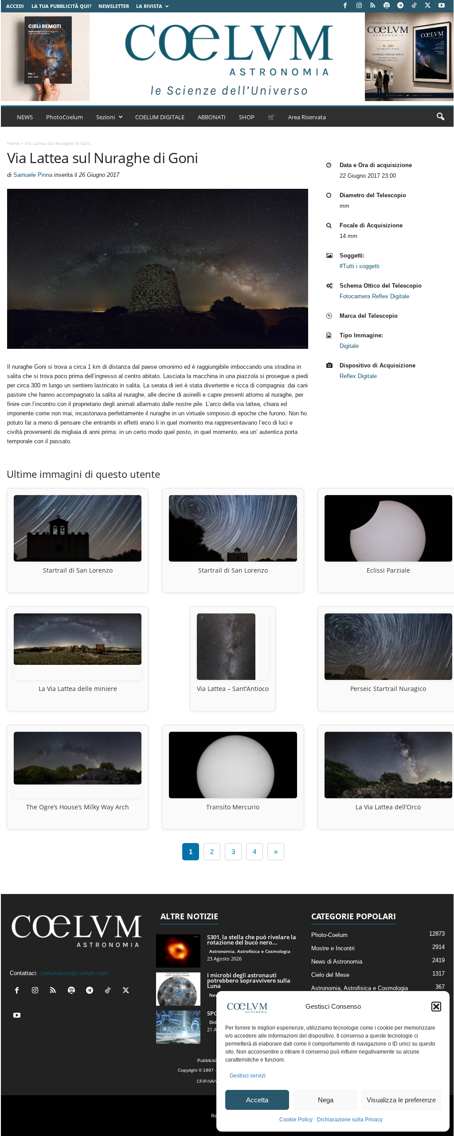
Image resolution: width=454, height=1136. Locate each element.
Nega (325, 1100)
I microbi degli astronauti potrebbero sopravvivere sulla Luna (248, 980)
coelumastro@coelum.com (73, 973)
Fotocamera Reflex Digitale (374, 296)
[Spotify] (386, 6)
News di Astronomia (336, 961)
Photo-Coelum (329, 935)
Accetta (257, 1100)
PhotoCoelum (64, 117)
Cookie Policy (296, 1119)
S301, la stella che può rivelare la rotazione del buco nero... (251, 939)
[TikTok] (414, 6)
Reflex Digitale (358, 376)
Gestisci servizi (248, 1076)
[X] (428, 6)
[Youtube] (441, 6)
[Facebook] (345, 6)
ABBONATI (212, 117)
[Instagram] (359, 6)
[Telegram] (400, 6)
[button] (436, 1006)
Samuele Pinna (32, 175)
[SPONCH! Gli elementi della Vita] (178, 1027)
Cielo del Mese (330, 975)
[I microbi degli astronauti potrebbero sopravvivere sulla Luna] (178, 989)
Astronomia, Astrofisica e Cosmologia (249, 951)
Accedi (15, 6)
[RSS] (373, 6)
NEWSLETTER (113, 6)
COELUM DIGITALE (159, 117)
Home (13, 143)
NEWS (25, 117)
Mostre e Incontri (333, 948)
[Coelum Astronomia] (227, 56)
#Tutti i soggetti (360, 266)
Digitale (349, 346)
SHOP (246, 117)
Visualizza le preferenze (401, 1100)
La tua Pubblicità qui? (61, 6)
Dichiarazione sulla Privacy (350, 1119)
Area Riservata (307, 117)
